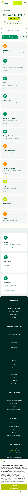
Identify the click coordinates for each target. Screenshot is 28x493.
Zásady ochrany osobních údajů (14, 400)
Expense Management (9, 37)
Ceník (14, 429)
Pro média (14, 383)
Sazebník (14, 432)
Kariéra (14, 371)
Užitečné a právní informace (14, 435)
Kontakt (14, 367)
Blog (14, 377)
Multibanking (14, 331)
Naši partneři (14, 380)
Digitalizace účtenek (14, 311)
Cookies (14, 406)
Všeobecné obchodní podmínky (14, 397)
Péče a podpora (14, 423)
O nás (14, 364)
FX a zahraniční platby (14, 334)
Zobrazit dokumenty (10, 290)
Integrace (14, 317)
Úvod (2, 10)
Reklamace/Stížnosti (14, 426)
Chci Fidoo (18, 3)
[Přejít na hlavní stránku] (6, 3)
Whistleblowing (14, 403)
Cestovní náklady (14, 314)
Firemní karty (14, 305)
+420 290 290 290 (14, 450)
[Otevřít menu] (24, 3)
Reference (14, 374)
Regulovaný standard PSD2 (14, 409)
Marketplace (14, 347)
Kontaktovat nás (9, 248)
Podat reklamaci (9, 269)
